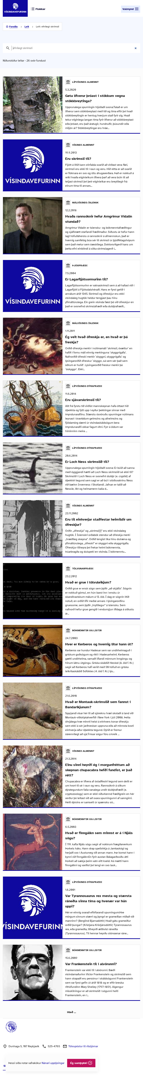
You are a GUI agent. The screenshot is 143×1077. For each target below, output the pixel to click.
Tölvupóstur (83, 1046)
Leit (27, 26)
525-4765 (54, 1046)
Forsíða (13, 26)
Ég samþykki (79, 1063)
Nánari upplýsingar (53, 1063)
